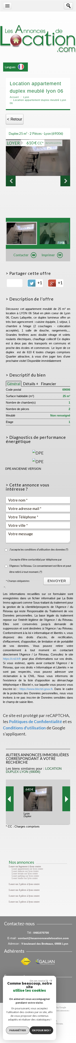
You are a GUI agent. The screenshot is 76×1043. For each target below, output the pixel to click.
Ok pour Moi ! (41, 1030)
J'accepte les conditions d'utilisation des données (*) (38, 549)
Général (13, 383)
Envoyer (57, 581)
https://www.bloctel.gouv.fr (35, 689)
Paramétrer (17, 1030)
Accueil (14, 97)
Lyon (26, 97)
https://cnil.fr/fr (12, 658)
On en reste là (39, 980)
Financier (48, 383)
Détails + (30, 383)
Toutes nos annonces (59, 1010)
